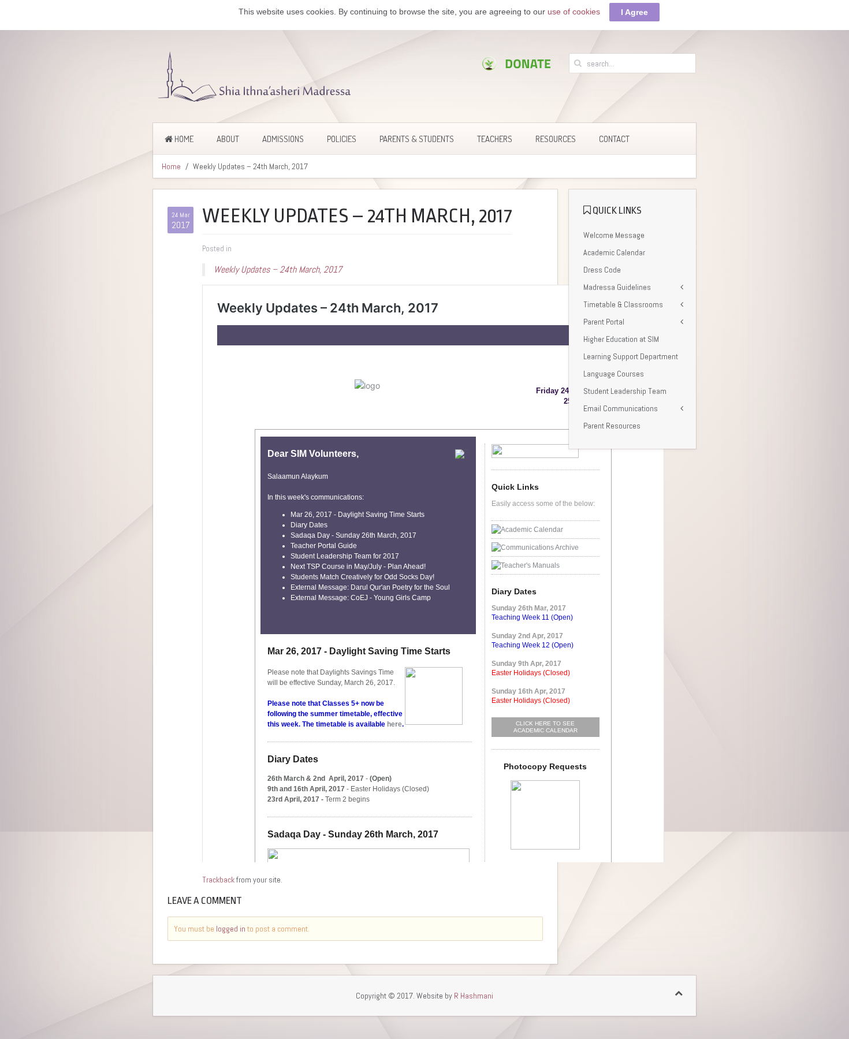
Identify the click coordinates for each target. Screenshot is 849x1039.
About (228, 138)
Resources (555, 138)
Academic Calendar (614, 252)
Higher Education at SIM (621, 339)
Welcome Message (614, 235)
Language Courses (613, 373)
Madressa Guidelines (617, 287)
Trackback (218, 879)
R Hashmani (473, 995)
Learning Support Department (630, 356)
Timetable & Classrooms (623, 304)
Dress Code (602, 270)
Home (183, 138)
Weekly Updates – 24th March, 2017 (278, 269)
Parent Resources (612, 425)
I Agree (634, 12)
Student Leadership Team (624, 391)
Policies (341, 138)
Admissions (283, 138)
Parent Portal (603, 321)
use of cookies (574, 11)
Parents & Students (416, 138)
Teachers (494, 138)
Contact (614, 138)
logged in (230, 928)
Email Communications (620, 408)
